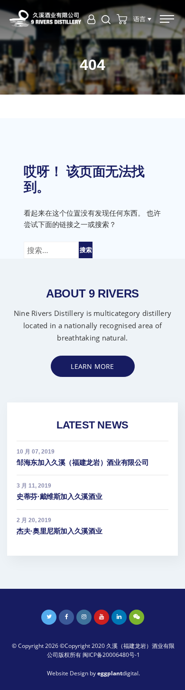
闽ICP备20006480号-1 (111, 655)
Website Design (67, 673)
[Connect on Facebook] (66, 617)
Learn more (92, 366)
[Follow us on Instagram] (84, 617)
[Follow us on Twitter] (48, 617)
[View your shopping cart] (122, 18)
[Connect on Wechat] (136, 617)
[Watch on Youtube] (101, 617)
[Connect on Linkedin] (119, 617)
